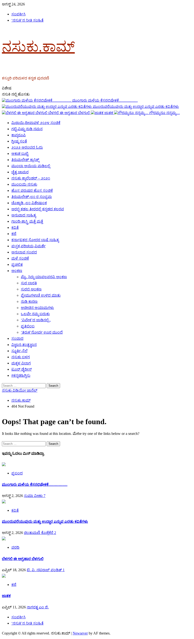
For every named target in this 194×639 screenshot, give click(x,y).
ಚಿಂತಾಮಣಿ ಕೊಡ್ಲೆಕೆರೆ (39, 533)
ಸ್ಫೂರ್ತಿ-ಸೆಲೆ (19, 351)
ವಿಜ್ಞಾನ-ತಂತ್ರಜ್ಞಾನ (24, 345)
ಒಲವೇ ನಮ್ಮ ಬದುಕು (35, 314)
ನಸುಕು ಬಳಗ (20, 357)
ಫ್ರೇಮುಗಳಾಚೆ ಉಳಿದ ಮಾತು (41, 295)
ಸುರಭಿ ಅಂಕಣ (31, 289)
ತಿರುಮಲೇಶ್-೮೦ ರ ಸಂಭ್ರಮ (31, 197)
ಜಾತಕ (109, 113)
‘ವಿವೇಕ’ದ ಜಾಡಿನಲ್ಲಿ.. (36, 320)
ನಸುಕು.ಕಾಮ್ (38, 47)
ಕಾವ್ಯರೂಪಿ (18, 135)
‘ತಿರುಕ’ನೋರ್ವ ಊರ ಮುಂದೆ (42, 332)
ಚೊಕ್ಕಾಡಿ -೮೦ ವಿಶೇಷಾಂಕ (29, 203)
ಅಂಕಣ (16, 271)
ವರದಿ (15, 547)
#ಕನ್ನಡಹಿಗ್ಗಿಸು (20, 375)
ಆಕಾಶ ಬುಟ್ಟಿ (19, 154)
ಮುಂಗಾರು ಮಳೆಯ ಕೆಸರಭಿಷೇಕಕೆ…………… (105, 100)
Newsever (80, 633)
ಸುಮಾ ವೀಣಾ (34, 496)
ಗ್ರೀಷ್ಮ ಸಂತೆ (19, 141)
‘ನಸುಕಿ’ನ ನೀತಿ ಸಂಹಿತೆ (27, 20)
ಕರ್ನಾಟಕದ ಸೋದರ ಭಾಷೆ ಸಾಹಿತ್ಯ (35, 240)
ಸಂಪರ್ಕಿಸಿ (18, 14)
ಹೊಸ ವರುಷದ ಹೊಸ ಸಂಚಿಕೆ (32, 190)
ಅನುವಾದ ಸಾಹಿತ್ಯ (23, 215)
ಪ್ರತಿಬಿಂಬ (28, 326)
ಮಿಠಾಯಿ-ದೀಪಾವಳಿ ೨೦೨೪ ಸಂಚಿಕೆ (35, 123)
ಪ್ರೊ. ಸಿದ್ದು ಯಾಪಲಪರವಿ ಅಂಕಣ (44, 277)
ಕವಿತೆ (15, 227)
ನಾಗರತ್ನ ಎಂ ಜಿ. (38, 607)
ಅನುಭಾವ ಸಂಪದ (24, 252)
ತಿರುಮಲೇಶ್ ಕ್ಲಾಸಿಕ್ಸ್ (25, 160)
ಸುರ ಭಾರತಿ (29, 283)
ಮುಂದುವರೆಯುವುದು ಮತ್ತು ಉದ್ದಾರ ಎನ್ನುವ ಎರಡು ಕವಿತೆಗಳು (136, 107)
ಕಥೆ (13, 234)
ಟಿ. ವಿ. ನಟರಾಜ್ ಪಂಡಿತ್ (45, 570)
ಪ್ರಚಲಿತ (17, 264)
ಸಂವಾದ (17, 338)
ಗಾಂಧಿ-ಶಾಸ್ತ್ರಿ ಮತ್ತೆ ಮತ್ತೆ (27, 221)
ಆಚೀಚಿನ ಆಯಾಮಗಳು (37, 308)
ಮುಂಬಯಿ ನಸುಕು (24, 184)
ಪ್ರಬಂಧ (17, 473)
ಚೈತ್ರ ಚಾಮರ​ (20, 172)
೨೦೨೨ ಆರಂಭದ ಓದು (27, 147)
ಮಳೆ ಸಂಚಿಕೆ (20, 258)
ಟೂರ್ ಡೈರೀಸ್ (21, 369)
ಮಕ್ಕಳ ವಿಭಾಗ (21, 363)
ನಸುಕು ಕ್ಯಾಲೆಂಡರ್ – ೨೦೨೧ (30, 178)
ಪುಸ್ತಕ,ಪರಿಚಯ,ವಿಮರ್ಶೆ (28, 246)
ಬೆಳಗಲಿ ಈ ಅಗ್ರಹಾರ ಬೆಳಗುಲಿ (69, 113)
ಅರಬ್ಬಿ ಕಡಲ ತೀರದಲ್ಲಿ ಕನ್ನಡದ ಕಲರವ (37, 209)
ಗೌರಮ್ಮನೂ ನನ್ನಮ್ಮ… (164, 113)
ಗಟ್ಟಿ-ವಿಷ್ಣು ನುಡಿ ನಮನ (27, 129)
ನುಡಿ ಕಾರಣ (29, 301)
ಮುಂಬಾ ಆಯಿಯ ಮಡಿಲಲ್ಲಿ (30, 166)
